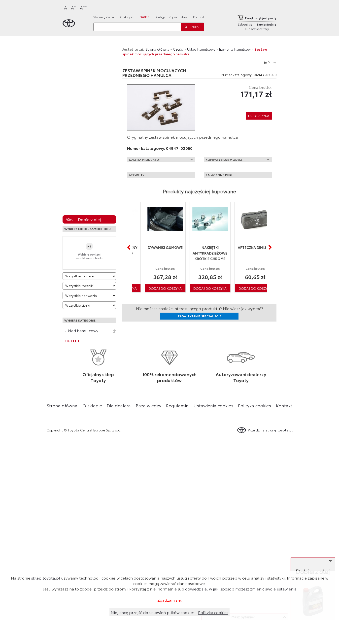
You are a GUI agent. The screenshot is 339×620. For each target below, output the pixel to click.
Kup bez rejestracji (257, 29)
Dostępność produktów (171, 17)
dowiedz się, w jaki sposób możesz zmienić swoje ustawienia (241, 588)
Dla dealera (119, 405)
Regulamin (177, 405)
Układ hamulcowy (81, 330)
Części (178, 49)
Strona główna (103, 17)
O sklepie (127, 17)
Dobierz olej (89, 219)
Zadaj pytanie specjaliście (199, 316)
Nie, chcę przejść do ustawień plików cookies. (153, 612)
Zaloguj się (245, 24)
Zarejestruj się (266, 24)
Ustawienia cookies (213, 405)
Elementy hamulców (235, 49)
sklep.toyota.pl (45, 578)
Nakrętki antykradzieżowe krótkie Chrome (199, 253)
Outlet (144, 17)
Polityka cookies (254, 405)
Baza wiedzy (148, 405)
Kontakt (198, 17)
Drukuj (272, 62)
